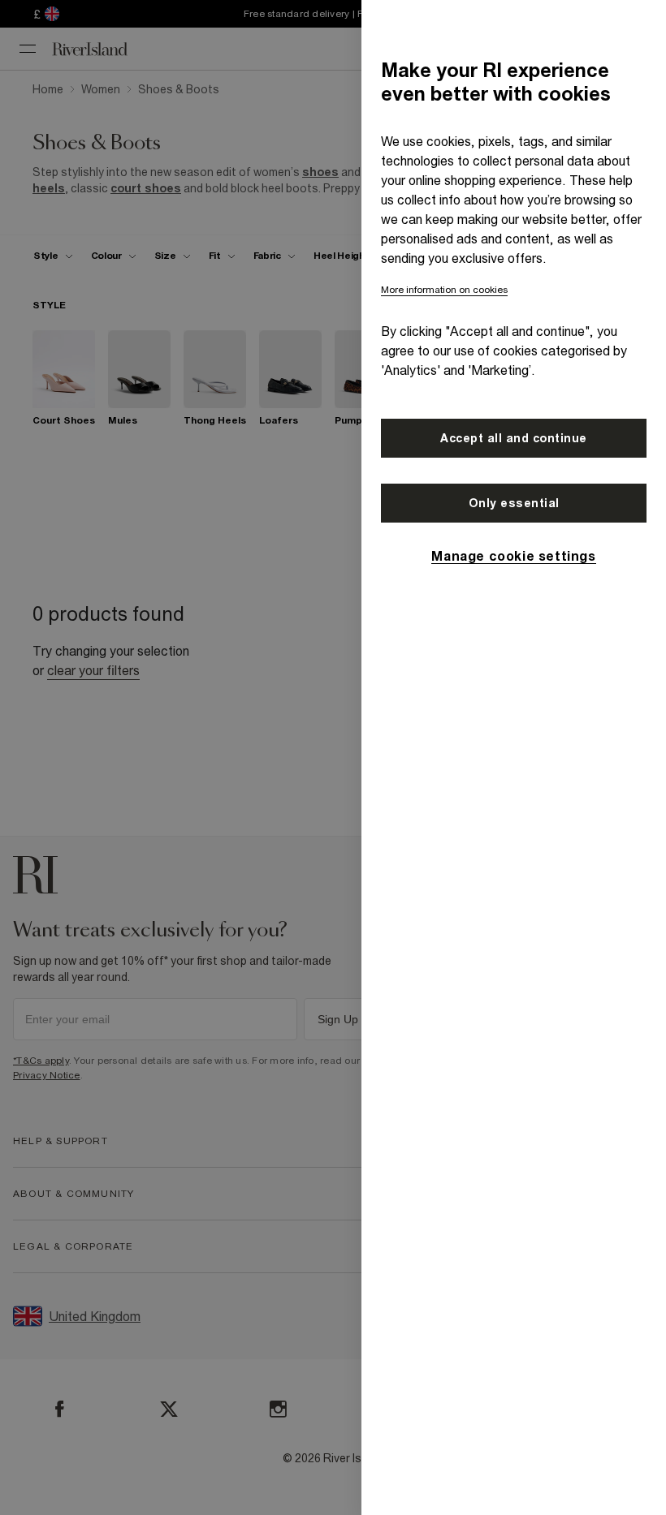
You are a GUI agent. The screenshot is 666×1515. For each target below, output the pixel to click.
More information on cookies (444, 289)
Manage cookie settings (513, 556)
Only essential (514, 503)
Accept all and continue (513, 438)
